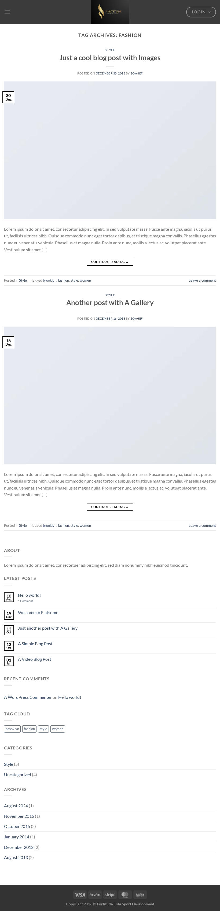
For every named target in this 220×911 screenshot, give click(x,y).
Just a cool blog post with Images (110, 58)
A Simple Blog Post (35, 643)
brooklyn (49, 280)
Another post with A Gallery (110, 302)
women (85, 280)
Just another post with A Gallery (48, 627)
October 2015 (17, 826)
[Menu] (7, 11)
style (74, 280)
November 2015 (19, 816)
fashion (63, 280)
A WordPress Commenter (28, 697)
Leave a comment (202, 280)
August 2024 (16, 805)
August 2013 (16, 857)
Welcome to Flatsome (38, 612)
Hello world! (29, 595)
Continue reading (110, 262)
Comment (25, 601)
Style (110, 50)
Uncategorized (17, 774)
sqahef (137, 73)
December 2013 (19, 847)
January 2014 (16, 836)
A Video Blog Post (34, 659)
